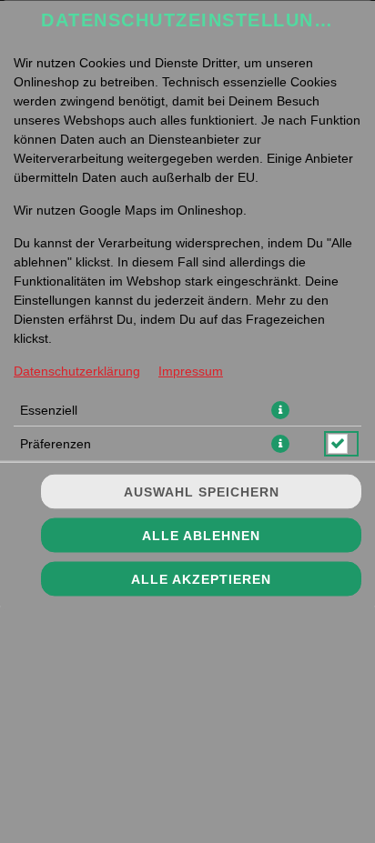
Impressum (190, 370)
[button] (280, 409)
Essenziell (48, 409)
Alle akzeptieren (201, 579)
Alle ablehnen (201, 535)
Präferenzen (55, 443)
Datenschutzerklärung (77, 370)
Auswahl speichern (201, 492)
